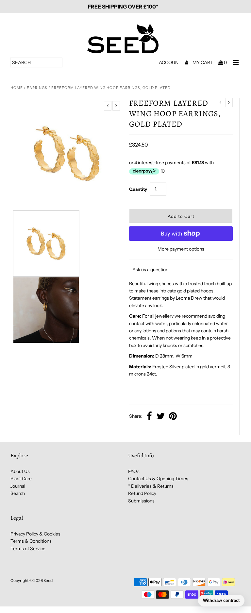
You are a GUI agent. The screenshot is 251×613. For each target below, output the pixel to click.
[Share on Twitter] (160, 417)
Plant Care (21, 479)
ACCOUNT (170, 62)
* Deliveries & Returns (151, 486)
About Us (20, 471)
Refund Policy (142, 493)
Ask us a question (150, 269)
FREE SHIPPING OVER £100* (123, 6)
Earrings (37, 87)
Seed (48, 580)
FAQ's (134, 471)
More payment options (181, 249)
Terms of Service (27, 549)
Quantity (138, 189)
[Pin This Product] (173, 417)
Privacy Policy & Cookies (35, 534)
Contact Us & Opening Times (158, 479)
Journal (17, 486)
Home (16, 87)
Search (17, 493)
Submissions (141, 501)
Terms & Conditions (31, 541)
